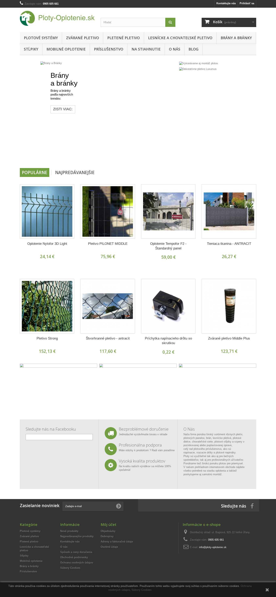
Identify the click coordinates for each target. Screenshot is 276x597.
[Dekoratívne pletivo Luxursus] (198, 68)
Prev (160, 157)
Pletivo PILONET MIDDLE (107, 244)
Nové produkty (69, 531)
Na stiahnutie (146, 49)
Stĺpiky (31, 49)
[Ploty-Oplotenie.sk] (57, 18)
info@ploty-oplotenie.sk (212, 547)
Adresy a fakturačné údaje (117, 541)
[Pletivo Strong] (47, 306)
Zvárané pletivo (82, 37)
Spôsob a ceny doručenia (76, 552)
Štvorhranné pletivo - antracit (108, 338)
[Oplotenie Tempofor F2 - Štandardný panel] (168, 211)
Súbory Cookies (70, 567)
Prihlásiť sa (247, 3)
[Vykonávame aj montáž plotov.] (199, 63)
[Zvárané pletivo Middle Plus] (229, 306)
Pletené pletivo (123, 37)
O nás (174, 49)
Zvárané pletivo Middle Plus (229, 338)
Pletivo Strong (47, 338)
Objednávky (108, 531)
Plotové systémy (41, 37)
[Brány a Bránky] (98, 113)
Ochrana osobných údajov (76, 562)
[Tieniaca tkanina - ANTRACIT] (229, 211)
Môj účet (108, 524)
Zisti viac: (42, 109)
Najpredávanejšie (75, 172)
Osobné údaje (109, 546)
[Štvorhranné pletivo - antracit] (107, 306)
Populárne (34, 172)
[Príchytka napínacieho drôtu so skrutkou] (168, 306)
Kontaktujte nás (226, 3)
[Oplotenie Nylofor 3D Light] (47, 211)
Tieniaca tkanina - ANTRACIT (229, 244)
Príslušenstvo (108, 49)
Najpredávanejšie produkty (77, 536)
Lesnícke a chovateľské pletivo (180, 37)
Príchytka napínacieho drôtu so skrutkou (168, 340)
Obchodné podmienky (74, 557)
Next (170, 157)
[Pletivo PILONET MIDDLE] (107, 211)
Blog (193, 49)
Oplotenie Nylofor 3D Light (47, 244)
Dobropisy (107, 536)
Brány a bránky (236, 37)
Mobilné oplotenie (66, 49)
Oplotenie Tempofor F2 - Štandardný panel (168, 246)
